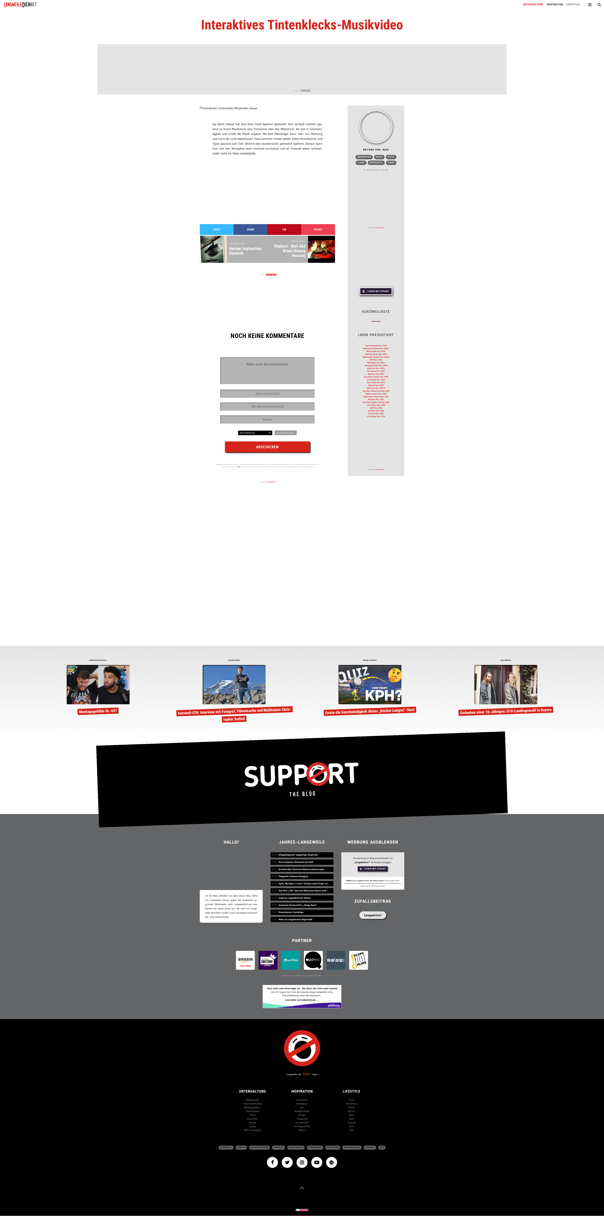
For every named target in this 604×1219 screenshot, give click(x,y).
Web (352, 1130)
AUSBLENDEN (305, 90)
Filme (252, 1114)
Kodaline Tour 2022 (376, 399)
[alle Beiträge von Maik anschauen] (376, 126)
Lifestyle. (573, 4)
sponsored (315, 1147)
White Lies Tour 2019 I (376, 368)
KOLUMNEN (506, 660)
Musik (379, 157)
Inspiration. (555, 4)
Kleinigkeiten (252, 1111)
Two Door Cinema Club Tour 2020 (375, 391)
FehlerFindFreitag (252, 1103)
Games (252, 1122)
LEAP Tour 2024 (376, 408)
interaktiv (376, 163)
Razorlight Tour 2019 (376, 362)
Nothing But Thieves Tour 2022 (376, 396)
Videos (302, 1130)
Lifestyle (351, 1091)
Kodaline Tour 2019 (376, 374)
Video (391, 163)
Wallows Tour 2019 (376, 385)
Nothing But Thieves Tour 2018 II (376, 357)
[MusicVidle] (290, 959)
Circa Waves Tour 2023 (376, 405)
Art (302, 1107)
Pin (284, 229)
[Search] (599, 4)
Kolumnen (351, 1103)
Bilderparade (252, 1099)
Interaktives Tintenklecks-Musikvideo (302, 25)
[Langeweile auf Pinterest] (331, 1162)
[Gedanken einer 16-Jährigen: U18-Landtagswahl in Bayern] (506, 690)
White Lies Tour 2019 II (376, 388)
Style (391, 157)
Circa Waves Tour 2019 (376, 379)
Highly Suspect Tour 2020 (376, 394)
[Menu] (590, 4)
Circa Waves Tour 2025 (376, 416)
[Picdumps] (336, 959)
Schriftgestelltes (302, 1126)
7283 (306, 1074)
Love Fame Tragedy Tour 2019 (376, 377)
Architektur (302, 1103)
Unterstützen (259, 1147)
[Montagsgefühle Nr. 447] (98, 690)
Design (302, 1114)
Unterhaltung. (533, 4)
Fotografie (302, 1118)
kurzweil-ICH (302, 1122)
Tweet (216, 229)
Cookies (370, 1147)
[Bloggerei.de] (302, 1209)
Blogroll (226, 1147)
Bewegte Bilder (302, 1111)
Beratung (333, 1147)
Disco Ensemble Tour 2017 (376, 345)
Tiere (351, 1126)
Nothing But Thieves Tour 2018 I (376, 348)
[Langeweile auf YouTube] (317, 1162)
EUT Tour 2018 (376, 360)
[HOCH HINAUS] (302, 1187)
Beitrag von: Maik (376, 150)
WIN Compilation (252, 1130)
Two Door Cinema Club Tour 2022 (376, 402)
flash (361, 163)
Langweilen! (373, 915)
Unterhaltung (252, 1091)
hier (239, 467)
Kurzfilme (252, 1118)
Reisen (351, 1111)
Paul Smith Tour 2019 (376, 382)
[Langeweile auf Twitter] (287, 1162)
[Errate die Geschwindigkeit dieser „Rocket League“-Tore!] (370, 690)
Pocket (318, 229)
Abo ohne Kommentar (285, 433)
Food (351, 1099)
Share (250, 229)
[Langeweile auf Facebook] (272, 1162)
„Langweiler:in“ (362, 862)
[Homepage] (23, 4)
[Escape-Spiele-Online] (358, 959)
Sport (351, 1114)
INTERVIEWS (234, 660)
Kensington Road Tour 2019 (376, 365)
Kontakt (279, 1147)
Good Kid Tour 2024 (376, 411)
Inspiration (302, 1091)
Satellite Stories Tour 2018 (376, 354)
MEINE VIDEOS (370, 660)
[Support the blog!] (302, 779)
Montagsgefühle (252, 1107)
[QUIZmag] (313, 959)
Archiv (241, 1147)
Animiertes (364, 157)
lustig (252, 1126)
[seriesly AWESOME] (268, 959)
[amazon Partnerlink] (245, 959)
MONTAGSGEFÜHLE (98, 660)
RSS (382, 1147)
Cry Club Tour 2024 (376, 413)
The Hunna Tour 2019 (376, 371)
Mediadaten (296, 1147)
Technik (352, 1122)
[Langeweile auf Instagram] (302, 1162)
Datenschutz (352, 1147)
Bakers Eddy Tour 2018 (375, 351)
